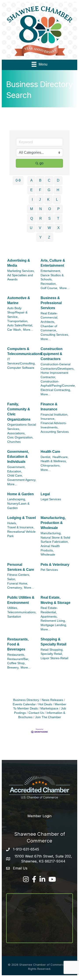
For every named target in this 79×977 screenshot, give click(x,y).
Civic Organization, (20, 437)
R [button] (40, 218)
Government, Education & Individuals (18, 456)
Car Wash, (14, 329)
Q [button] (31, 218)
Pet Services (49, 569)
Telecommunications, (21, 612)
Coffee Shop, (16, 663)
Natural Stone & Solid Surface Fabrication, (55, 540)
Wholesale (48, 554)
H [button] (58, 190)
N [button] (40, 209)
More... (64, 288)
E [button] (31, 190)
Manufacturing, (51, 533)
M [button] (31, 209)
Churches (14, 441)
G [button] (49, 190)
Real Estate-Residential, (49, 610)
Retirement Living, (53, 620)
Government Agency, (21, 480)
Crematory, (15, 587)
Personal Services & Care (20, 567)
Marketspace (49, 708)
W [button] (49, 228)
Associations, (16, 433)
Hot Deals (45, 704)
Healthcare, (60, 457)
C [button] (49, 180)
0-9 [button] (18, 180)
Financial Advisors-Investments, (54, 425)
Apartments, (49, 616)
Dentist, (46, 457)
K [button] (48, 199)
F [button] (40, 190)
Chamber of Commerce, (49, 328)
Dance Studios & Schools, (52, 277)
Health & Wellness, (54, 461)
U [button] (31, 228)
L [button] (57, 199)
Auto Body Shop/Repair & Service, (17, 312)
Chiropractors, (50, 465)
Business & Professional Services (51, 303)
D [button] (58, 180)
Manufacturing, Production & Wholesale (53, 523)
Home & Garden (20, 494)
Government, (16, 467)
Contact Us (36, 712)
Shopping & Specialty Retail (53, 641)
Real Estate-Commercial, (49, 315)
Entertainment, (51, 271)
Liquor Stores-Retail (54, 658)
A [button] (31, 180)
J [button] (40, 199)
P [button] (58, 209)
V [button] (40, 228)
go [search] (41, 163)
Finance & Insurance (49, 406)
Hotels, (12, 523)
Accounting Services (55, 431)
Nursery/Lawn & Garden (18, 506)
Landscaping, (16, 499)
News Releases (52, 700)
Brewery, (13, 667)
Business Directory (26, 700)
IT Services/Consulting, (21, 361)
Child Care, (15, 475)
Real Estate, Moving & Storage (55, 600)
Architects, (48, 321)
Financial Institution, (54, 414)
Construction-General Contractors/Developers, (57, 366)
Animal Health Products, (50, 548)
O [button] (49, 209)
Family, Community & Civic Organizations (19, 411)
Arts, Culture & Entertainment (53, 263)
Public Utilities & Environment (20, 600)
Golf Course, (49, 288)
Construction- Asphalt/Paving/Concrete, (58, 383)
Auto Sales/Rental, (20, 325)
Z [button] (49, 237)
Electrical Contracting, (56, 390)
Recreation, (49, 283)
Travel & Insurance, (20, 527)
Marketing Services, (21, 271)
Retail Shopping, (52, 649)
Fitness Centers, (18, 574)
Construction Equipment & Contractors (52, 354)
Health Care (50, 451)
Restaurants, (16, 654)
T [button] (58, 218)
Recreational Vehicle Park (21, 534)
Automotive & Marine (18, 300)
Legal (45, 494)
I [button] (32, 199)
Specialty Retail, (52, 653)
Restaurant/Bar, (18, 659)
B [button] (40, 180)
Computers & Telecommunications (24, 351)
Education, (14, 471)
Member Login (39, 816)
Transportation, (17, 321)
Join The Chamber (48, 717)
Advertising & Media (18, 263)
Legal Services (51, 499)
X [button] (58, 228)
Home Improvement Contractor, (54, 375)
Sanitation (14, 616)
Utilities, (12, 608)
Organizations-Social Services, (21, 427)
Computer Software (20, 367)
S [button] (49, 218)
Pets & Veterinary (55, 564)
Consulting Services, (55, 334)
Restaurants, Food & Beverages (18, 644)
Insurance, (48, 418)
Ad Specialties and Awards (20, 277)
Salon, (11, 579)
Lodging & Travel (21, 518)
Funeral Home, (17, 583)
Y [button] (40, 237)
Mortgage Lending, (54, 625)
